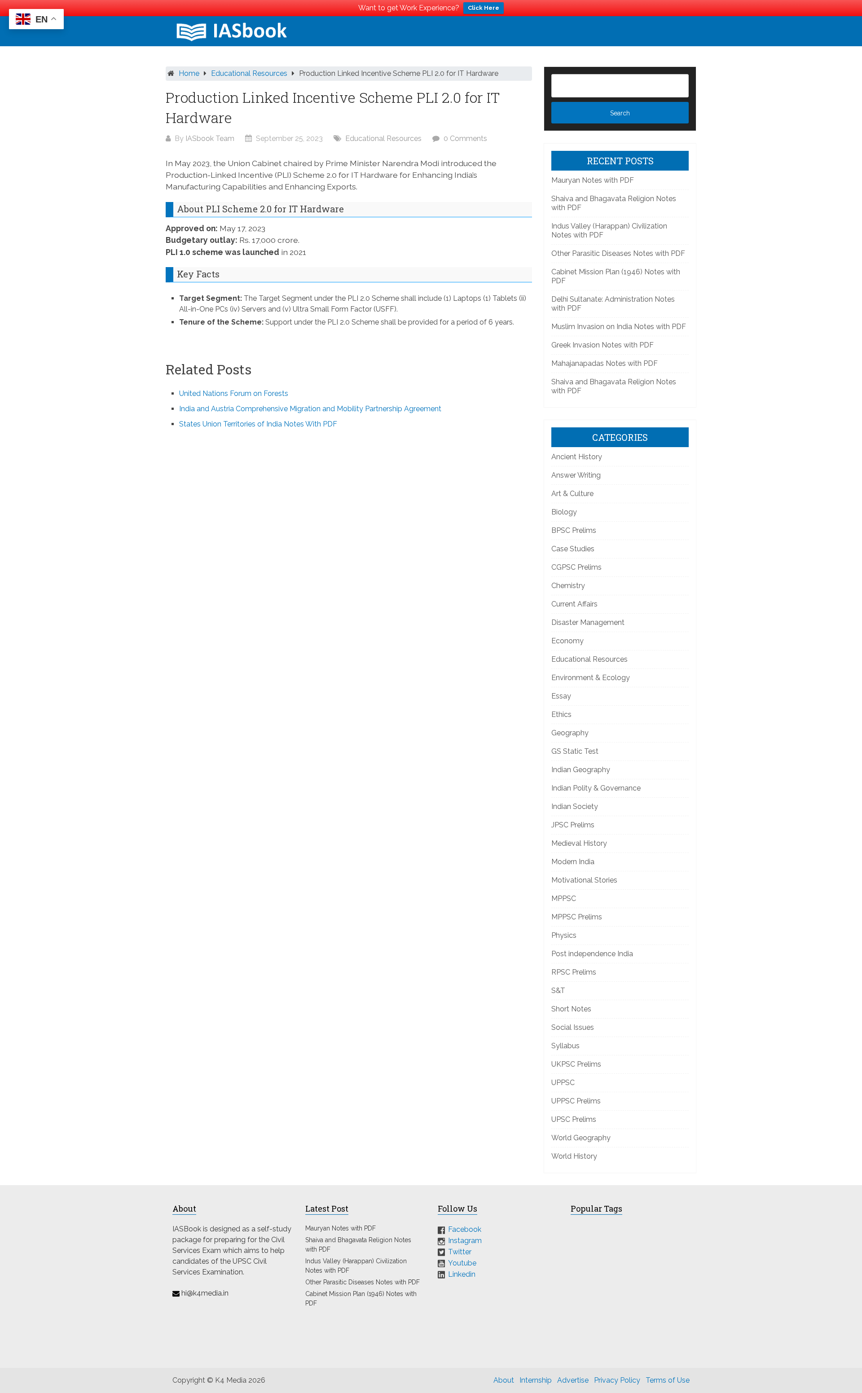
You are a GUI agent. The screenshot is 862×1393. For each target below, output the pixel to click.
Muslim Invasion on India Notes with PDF (618, 326)
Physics (563, 935)
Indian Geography (580, 769)
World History (574, 1156)
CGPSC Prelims (576, 567)
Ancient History (576, 457)
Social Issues (572, 1027)
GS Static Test (574, 751)
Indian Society (574, 806)
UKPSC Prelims (576, 1064)
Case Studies (572, 549)
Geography (570, 733)
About (503, 1380)
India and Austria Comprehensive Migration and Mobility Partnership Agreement (310, 408)
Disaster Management (588, 622)
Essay (561, 696)
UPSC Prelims (573, 1119)
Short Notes (571, 1009)
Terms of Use (668, 1380)
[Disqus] (349, 557)
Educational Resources (249, 73)
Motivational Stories (584, 880)
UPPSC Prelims (576, 1101)
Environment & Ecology (590, 677)
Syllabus (565, 1045)
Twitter (459, 1252)
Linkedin (461, 1274)
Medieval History (579, 843)
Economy (567, 641)
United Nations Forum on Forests (233, 393)
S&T (558, 990)
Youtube (462, 1263)
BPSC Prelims (573, 530)
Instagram (465, 1240)
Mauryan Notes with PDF (592, 180)
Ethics (561, 714)
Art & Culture (572, 493)
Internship (535, 1380)
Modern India (572, 861)
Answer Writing (576, 475)
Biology (564, 512)
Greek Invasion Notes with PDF (602, 345)
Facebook (464, 1229)
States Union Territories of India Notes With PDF (258, 424)
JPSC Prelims (572, 825)
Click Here (483, 7)
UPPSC (563, 1082)
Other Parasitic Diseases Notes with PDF (618, 253)
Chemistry (568, 585)
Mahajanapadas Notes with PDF (604, 363)
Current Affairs (574, 604)
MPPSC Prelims (576, 917)
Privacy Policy (617, 1380)
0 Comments (465, 138)
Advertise (573, 1380)
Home (189, 73)
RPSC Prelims (573, 972)
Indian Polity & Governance (596, 788)
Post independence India (592, 953)
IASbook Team (209, 138)
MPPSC (563, 898)
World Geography (581, 1138)
